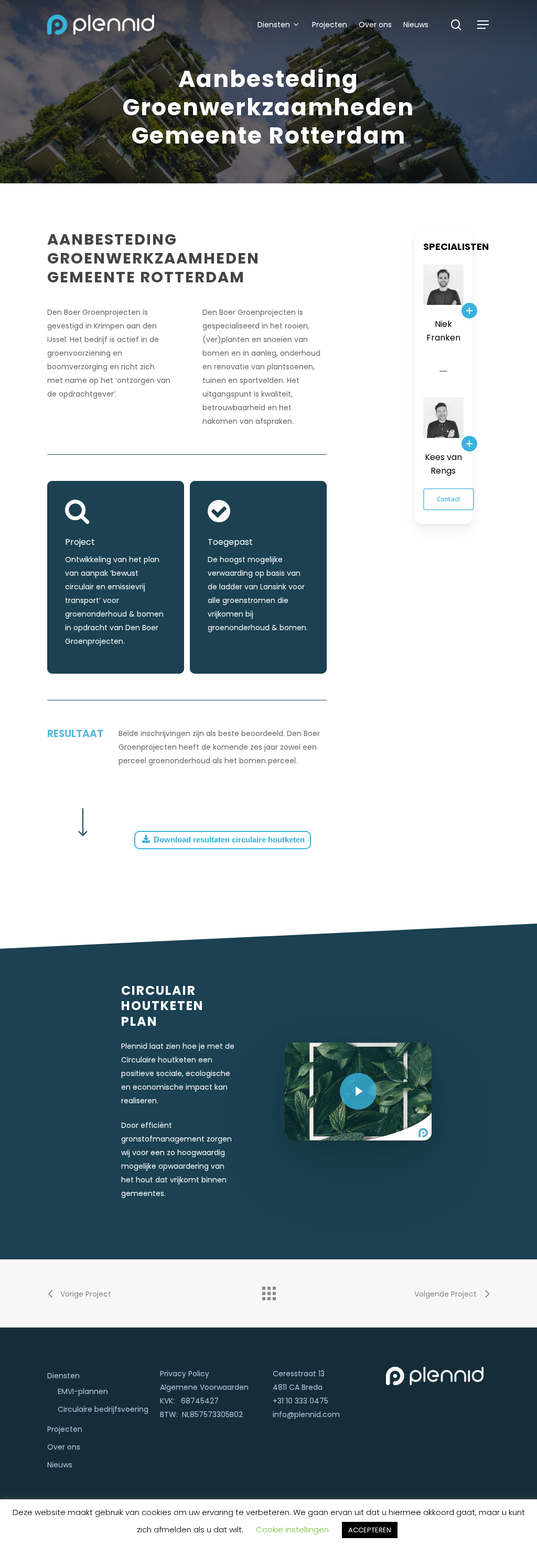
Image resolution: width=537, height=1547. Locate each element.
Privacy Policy (184, 1373)
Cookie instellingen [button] (292, 1529)
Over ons (63, 1447)
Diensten (63, 1375)
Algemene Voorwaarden (204, 1387)
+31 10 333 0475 (300, 1401)
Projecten (64, 1429)
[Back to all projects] (268, 1290)
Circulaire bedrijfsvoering (103, 1409)
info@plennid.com (306, 1414)
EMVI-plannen (83, 1391)
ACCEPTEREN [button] (369, 1530)
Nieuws (59, 1465)
